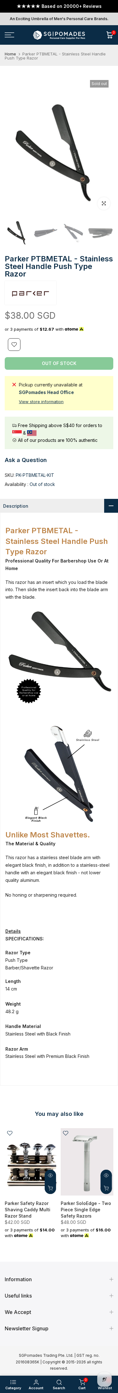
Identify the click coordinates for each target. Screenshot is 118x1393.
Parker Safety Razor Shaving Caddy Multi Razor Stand (27, 1210)
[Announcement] (59, 6)
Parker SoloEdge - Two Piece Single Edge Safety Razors (86, 1210)
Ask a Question (26, 460)
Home (10, 54)
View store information (41, 401)
